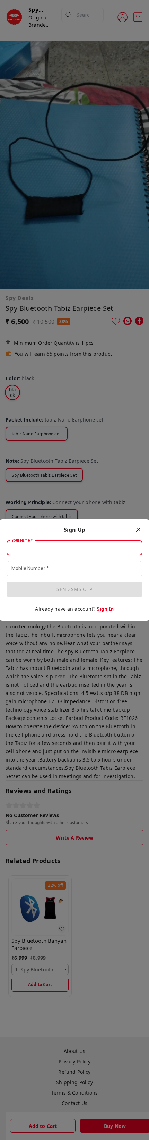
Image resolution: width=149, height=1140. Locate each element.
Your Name (22, 540)
